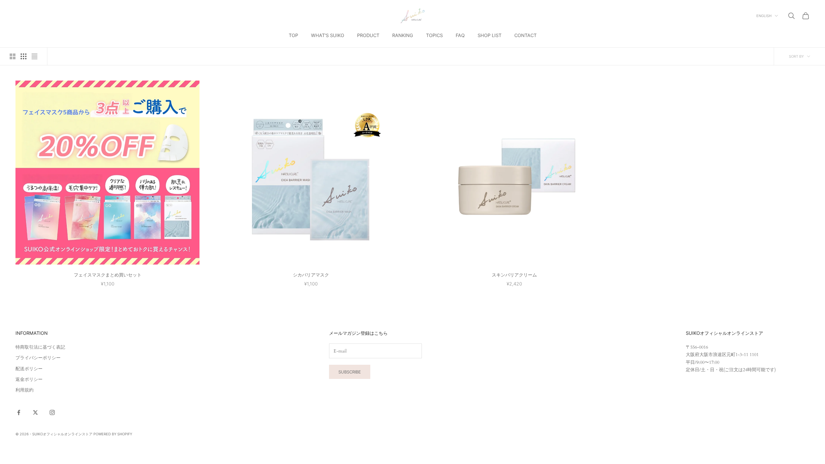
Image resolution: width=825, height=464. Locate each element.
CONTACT (525, 35)
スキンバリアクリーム (514, 274)
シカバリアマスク (311, 274)
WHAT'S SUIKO (327, 35)
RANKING (402, 35)
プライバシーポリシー (38, 358)
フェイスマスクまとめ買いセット (107, 274)
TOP (293, 35)
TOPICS (434, 35)
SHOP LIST (489, 35)
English (764, 16)
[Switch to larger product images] (12, 56)
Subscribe (349, 371)
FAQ (460, 35)
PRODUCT (368, 35)
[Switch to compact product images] (34, 56)
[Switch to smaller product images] (23, 56)
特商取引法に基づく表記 (40, 347)
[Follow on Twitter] (35, 412)
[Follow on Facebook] (18, 412)
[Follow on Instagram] (52, 412)
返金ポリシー (29, 379)
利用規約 (24, 390)
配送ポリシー (29, 369)
